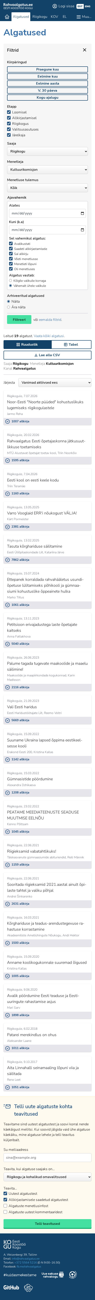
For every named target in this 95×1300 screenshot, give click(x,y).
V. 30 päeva (47, 90)
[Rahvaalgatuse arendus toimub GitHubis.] (11, 1288)
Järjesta (9, 382)
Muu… (86, 16)
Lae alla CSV (49, 355)
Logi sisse (66, 6)
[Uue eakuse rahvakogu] (53, 1276)
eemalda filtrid (50, 319)
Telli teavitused (47, 1223)
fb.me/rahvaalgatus (29, 1267)
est (80, 6)
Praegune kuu (47, 69)
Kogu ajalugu (47, 97)
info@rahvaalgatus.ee (26, 1259)
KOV (54, 16)
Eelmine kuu (48, 76)
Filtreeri (19, 319)
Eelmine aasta (47, 83)
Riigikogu (39, 16)
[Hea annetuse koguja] (73, 1275)
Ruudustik (29, 344)
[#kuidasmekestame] (20, 1275)
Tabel (73, 344)
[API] (28, 1287)
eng (87, 6)
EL (65, 16)
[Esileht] (7, 16)
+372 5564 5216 (25, 1263)
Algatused (21, 16)
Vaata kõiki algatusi (49, 336)
